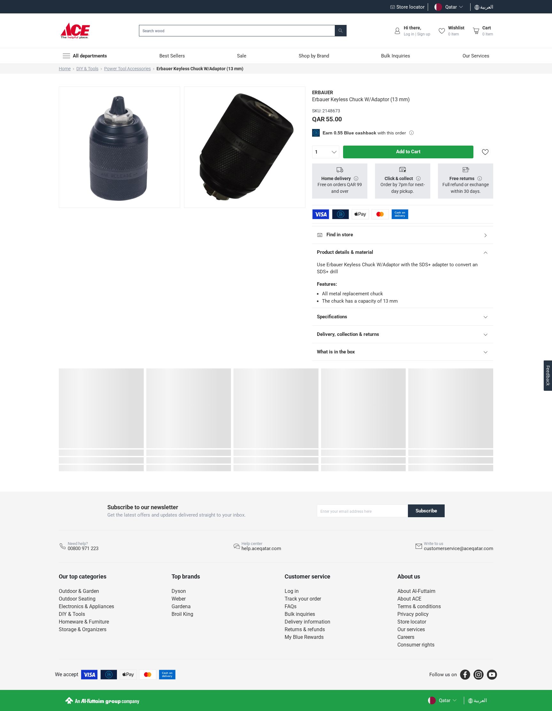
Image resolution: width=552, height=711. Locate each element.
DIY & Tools (87, 68)
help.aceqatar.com (261, 548)
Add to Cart (408, 152)
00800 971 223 (83, 548)
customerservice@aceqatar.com (458, 548)
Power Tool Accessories (127, 68)
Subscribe (426, 511)
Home (65, 68)
